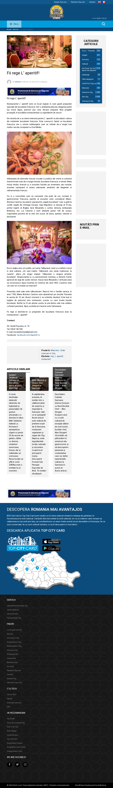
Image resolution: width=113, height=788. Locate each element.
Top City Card (12, 739)
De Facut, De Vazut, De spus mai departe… (91, 69)
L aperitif (59, 356)
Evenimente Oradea (14, 743)
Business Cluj (12, 662)
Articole (15, 29)
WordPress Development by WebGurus (90, 785)
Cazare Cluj (11, 658)
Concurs (85, 59)
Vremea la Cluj (87, 101)
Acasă (9, 29)
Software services (14, 703)
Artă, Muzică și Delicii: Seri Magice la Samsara (39, 384)
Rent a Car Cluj (12, 727)
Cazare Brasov (12, 735)
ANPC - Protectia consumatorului (56, 785)
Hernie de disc (12, 614)
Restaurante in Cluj (14, 646)
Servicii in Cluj (87, 92)
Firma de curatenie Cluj (16, 723)
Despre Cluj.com (60, 2)
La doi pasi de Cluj (14, 630)
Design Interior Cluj (14, 751)
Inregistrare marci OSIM (16, 747)
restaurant (46, 359)
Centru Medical (13, 610)
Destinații (85, 75)
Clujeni (84, 55)
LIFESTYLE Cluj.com (90, 83)
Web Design (12, 731)
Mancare (55, 350)
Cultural (85, 64)
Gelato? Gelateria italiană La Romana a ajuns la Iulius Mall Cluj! (15, 381)
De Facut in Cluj (13, 638)
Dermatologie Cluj (14, 618)
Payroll (9, 699)
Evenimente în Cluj (14, 642)
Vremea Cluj (11, 679)
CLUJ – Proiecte (88, 51)
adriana (18, 82)
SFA (8, 707)
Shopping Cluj (12, 654)
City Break (11, 719)
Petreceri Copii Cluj (14, 683)
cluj (52, 356)
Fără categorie (87, 79)
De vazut (10, 666)
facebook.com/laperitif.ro (28, 335)
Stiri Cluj (85, 97)
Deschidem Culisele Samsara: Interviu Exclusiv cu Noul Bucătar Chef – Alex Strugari (61, 378)
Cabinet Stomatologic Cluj (17, 606)
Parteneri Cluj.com (78, 2)
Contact (92, 2)
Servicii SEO (11, 694)
